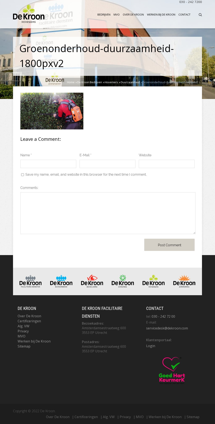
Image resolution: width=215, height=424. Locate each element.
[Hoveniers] (154, 286)
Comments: (29, 188)
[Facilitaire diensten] (31, 286)
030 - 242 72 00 (163, 316)
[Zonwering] (184, 286)
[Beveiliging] (92, 286)
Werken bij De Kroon (161, 14)
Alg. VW (23, 326)
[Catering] (123, 286)
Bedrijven (103, 14)
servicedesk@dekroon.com (167, 328)
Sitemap (24, 346)
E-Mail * (85, 155)
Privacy (23, 331)
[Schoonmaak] (61, 286)
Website (145, 155)
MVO (117, 14)
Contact (184, 14)
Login (150, 346)
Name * (26, 155)
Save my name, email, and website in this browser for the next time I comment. (86, 174)
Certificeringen (29, 321)
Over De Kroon (133, 14)
